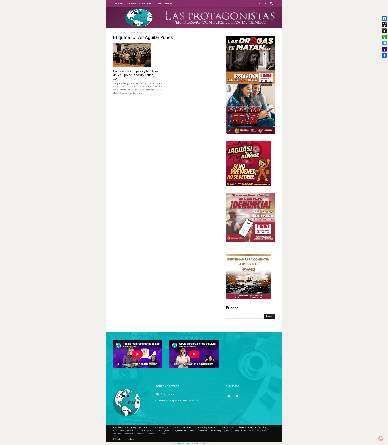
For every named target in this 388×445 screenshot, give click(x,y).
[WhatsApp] (384, 37)
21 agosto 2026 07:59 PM (140, 3)
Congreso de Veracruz (141, 427)
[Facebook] (384, 19)
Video (162, 433)
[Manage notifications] (380, 438)
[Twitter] (259, 3)
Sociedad (117, 433)
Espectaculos (133, 430)
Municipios (203, 430)
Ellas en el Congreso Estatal (205, 427)
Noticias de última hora (243, 430)
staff (115, 79)
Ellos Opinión (118, 430)
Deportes (186, 427)
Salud (264, 430)
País (257, 430)
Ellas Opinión (147, 430)
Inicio (118, 3)
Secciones (163, 3)
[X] (384, 31)
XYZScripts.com (209, 443)
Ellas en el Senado (227, 427)
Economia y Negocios (220, 430)
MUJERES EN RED (180, 430)
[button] (271, 3)
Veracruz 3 (152, 433)
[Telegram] (384, 43)
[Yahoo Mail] (384, 49)
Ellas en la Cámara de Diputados (252, 427)
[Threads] (384, 25)
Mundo (193, 430)
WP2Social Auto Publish (182, 443)
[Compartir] (384, 55)
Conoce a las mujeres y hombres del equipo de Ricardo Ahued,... (135, 73)
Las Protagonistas (163, 430)
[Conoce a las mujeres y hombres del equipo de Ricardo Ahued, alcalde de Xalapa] (137, 55)
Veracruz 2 (140, 433)
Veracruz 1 (128, 433)
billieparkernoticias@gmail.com (184, 400)
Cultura (176, 427)
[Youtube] (264, 3)
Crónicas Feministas (162, 427)
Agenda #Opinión (120, 427)
